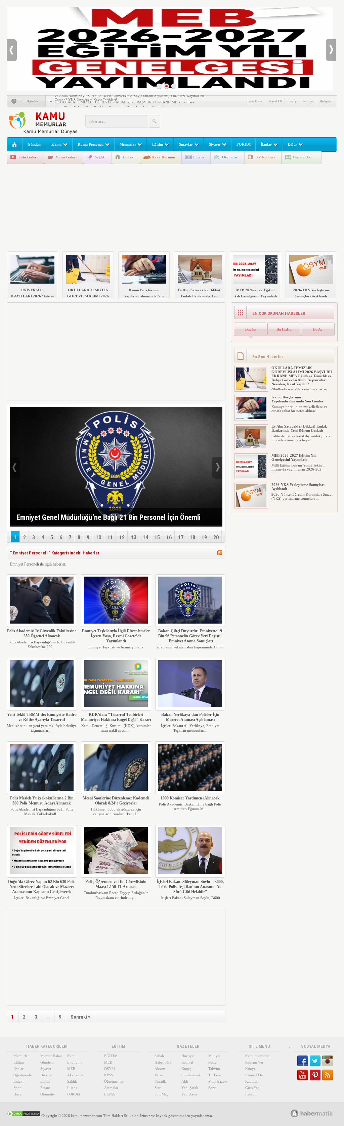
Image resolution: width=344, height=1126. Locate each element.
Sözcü (213, 1088)
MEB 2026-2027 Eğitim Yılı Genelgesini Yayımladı (293, 457)
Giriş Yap (252, 1088)
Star (158, 1088)
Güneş (186, 1069)
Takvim (214, 1069)
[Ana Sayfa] (14, 144)
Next (331, 50)
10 (98, 537)
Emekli (19, 1081)
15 (157, 537)
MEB (71, 1069)
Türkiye (214, 1075)
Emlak (128, 157)
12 (122, 537)
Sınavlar (186, 144)
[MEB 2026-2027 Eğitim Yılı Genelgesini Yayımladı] (251, 476)
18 (192, 537)
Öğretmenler (23, 1075)
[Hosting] (295, 1113)
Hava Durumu (163, 157)
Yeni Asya (189, 1094)
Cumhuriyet (190, 1075)
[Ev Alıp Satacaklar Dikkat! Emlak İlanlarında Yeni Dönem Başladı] (251, 447)
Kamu (56, 144)
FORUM (243, 144)
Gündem (34, 144)
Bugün (250, 329)
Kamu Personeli (90, 144)
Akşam (160, 1069)
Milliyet (214, 1056)
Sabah (159, 1056)
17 (180, 537)
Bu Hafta (284, 329)
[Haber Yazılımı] (319, 1113)
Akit (184, 1081)
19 (204, 537)
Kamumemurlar (257, 1056)
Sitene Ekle (253, 101)
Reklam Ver (254, 1062)
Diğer (292, 144)
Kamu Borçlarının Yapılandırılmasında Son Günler (297, 399)
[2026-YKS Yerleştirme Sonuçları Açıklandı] (251, 505)
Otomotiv (230, 157)
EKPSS (109, 1094)
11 (110, 537)
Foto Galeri (28, 157)
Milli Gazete (217, 1081)
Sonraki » (80, 1017)
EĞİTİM (111, 1056)
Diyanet (46, 1075)
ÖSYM (109, 1069)
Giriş (292, 101)
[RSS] (219, 553)
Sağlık (100, 157)
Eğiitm (18, 1062)
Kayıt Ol (275, 101)
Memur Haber (51, 1056)
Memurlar (128, 144)
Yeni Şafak (189, 1088)
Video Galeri (66, 157)
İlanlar (266, 144)
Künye (308, 101)
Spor (17, 1088)
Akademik (75, 1075)
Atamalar (111, 1088)
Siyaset (214, 144)
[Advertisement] (257, 121)
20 (216, 537)
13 (133, 537)
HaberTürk (163, 1062)
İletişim (325, 101)
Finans (198, 157)
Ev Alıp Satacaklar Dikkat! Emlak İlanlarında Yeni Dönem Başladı (299, 428)
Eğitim (157, 144)
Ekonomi (74, 1062)
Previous (12, 50)
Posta (212, 1062)
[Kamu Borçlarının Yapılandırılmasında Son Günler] (251, 417)
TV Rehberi (265, 157)
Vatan (159, 1075)
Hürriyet (188, 1056)
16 (169, 537)
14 (145, 537)
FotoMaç (161, 1094)
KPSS (108, 1075)
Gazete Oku (302, 157)
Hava (17, 1094)
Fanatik (160, 1081)
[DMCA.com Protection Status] (23, 1116)
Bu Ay (317, 329)
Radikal (187, 1062)
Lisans (72, 1088)
